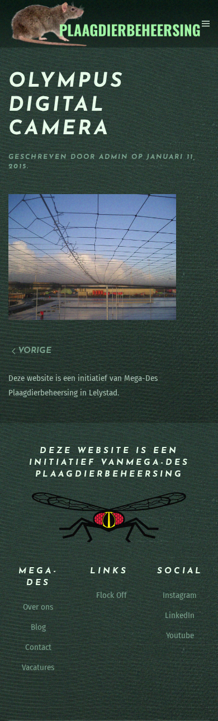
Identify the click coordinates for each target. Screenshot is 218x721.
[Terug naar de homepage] (105, 24)
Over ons (38, 607)
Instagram (180, 595)
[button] (206, 23)
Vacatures (38, 667)
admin (113, 157)
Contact (38, 647)
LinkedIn (180, 615)
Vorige (34, 351)
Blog (38, 627)
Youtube (180, 635)
